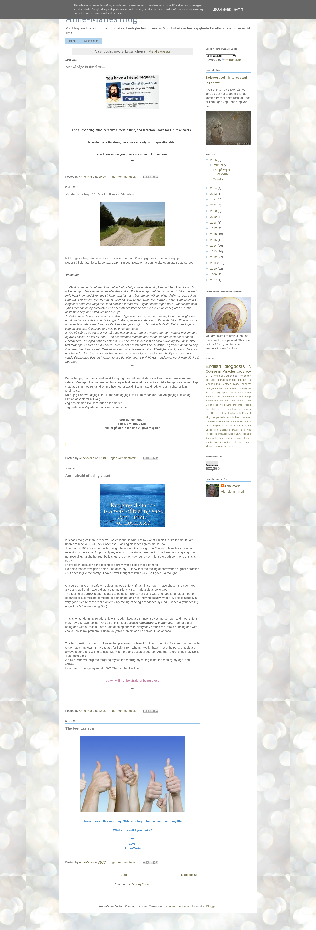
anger (216, 417)
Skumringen (91, 40)
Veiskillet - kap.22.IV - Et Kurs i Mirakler (100, 194)
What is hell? (237, 413)
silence (209, 446)
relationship (212, 442)
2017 (214, 228)
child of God (221, 375)
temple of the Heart (223, 446)
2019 (214, 216)
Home (72, 40)
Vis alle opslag (159, 51)
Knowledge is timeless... (85, 67)
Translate (235, 59)
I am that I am (226, 400)
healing (229, 425)
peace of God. (243, 438)
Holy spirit (221, 392)
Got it (238, 9)
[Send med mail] (144, 176)
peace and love (227, 438)
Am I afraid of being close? (88, 475)
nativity (237, 433)
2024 (214, 188)
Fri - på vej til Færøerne (221, 171)
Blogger (211, 906)
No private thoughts (231, 404)
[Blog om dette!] (147, 176)
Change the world (215, 388)
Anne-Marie (232, 486)
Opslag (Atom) (141, 884)
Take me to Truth (221, 409)
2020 (214, 211)
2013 (214, 251)
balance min (227, 417)
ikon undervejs (222, 429)
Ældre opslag (188, 874)
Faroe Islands (232, 388)
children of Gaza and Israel (228, 421)
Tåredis (218, 179)
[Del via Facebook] (153, 176)
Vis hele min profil (232, 491)
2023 (214, 193)
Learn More (221, 9)
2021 (214, 205)
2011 (213, 263)
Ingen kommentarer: (123, 176)
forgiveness (219, 425)
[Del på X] (150, 176)
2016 (214, 234)
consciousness (227, 379)
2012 (214, 257)
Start (124, 874)
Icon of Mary (243, 400)
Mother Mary (231, 383)
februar (219, 165)
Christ (209, 375)
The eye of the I (220, 413)
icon (236, 425)
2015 (214, 240)
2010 (214, 268)
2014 (214, 245)
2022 (214, 199)
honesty (246, 383)
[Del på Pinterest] (156, 176)
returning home (242, 442)
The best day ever (80, 728)
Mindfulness (212, 404)
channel (210, 421)
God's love (244, 371)
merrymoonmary (180, 906)
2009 (214, 274)
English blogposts (225, 366)
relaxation (225, 442)
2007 (214, 280)
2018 (214, 222)
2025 (214, 160)
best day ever (243, 417)
